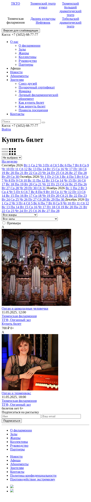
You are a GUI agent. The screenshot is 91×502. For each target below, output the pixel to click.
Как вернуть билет (32, 106)
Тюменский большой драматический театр (70, 9)
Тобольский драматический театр (70, 22)
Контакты (17, 114)
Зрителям (17, 80)
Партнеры (26, 64)
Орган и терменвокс (16, 393)
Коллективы (27, 57)
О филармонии (29, 45)
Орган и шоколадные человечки (25, 308)
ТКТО (15, 3)
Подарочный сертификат (37, 87)
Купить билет (11, 323)
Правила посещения (33, 110)
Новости (16, 72)
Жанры (24, 53)
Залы (22, 49)
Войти (6, 129)
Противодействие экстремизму (32, 479)
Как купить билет (31, 102)
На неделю (9, 161)
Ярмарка (25, 91)
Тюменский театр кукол (43, 5)
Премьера (14, 223)
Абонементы (19, 76)
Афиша (15, 460)
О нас (14, 42)
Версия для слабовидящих (20, 30)
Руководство (28, 61)
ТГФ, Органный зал (16, 320)
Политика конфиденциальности (33, 475)
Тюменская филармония (19, 316)
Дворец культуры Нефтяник (42, 20)
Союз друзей (28, 83)
